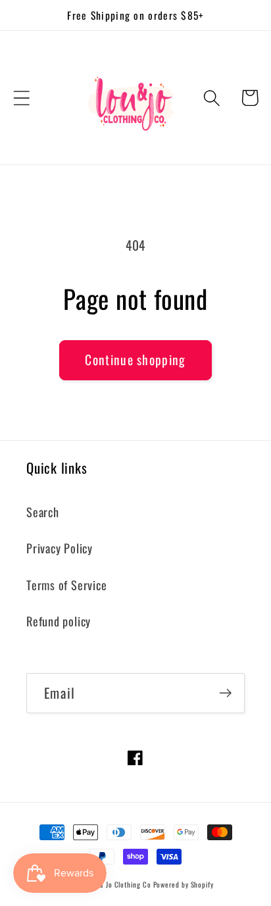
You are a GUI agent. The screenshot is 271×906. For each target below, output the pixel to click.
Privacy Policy (59, 548)
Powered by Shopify (183, 884)
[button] (21, 97)
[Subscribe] (225, 693)
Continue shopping (135, 359)
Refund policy (58, 621)
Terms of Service (66, 584)
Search (42, 511)
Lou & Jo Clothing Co (119, 884)
